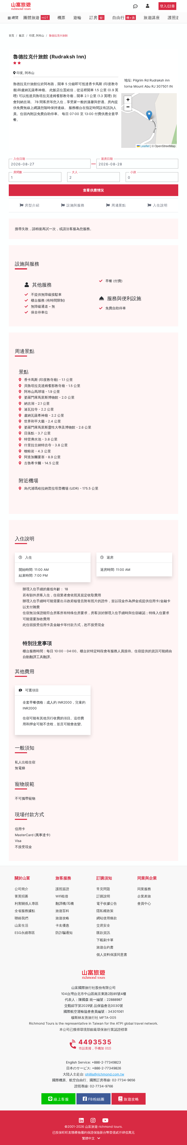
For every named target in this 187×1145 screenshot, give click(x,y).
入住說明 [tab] (160, 205)
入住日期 (19, 159)
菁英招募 (21, 896)
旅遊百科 (62, 911)
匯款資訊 (103, 933)
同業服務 (144, 889)
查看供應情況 (93, 190)
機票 (61, 17)
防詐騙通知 (64, 933)
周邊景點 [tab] (119, 205)
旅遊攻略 (62, 918)
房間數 (17, 172)
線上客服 (61, 1099)
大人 (75, 172)
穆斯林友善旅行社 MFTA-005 (93, 1018)
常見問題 (103, 889)
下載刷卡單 (104, 940)
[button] (149, 115)
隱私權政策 (104, 911)
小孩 (133, 172)
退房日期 (107, 159)
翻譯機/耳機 (65, 903)
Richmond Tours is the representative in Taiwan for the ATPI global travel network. (93, 1023)
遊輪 (77, 17)
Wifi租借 (62, 896)
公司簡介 (21, 889)
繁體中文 (89, 1138)
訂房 (96, 17)
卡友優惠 (62, 925)
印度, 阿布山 (36, 35)
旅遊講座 (152, 17)
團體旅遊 (36, 17)
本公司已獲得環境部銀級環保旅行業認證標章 (93, 1029)
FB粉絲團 (95, 1099)
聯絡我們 (21, 918)
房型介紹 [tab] (32, 205)
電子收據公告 (106, 903)
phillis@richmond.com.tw (104, 1074)
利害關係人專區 (26, 903)
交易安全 (103, 925)
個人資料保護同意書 (111, 955)
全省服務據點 (25, 911)
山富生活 (21, 925)
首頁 (11, 35)
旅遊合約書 (104, 947)
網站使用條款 (106, 918)
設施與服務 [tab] (75, 205)
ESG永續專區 (25, 933)
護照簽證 (176, 17)
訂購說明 (103, 896)
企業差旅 (144, 896)
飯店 (21, 35)
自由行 (123, 17)
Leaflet (145, 146)
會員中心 (144, 903)
